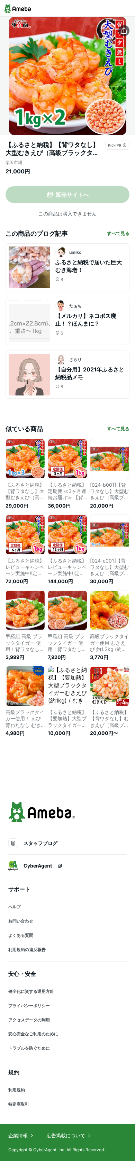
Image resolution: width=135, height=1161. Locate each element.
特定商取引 (18, 1104)
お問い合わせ (20, 921)
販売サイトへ (72, 194)
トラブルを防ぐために (29, 1048)
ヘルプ (14, 906)
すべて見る (118, 233)
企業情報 (18, 1135)
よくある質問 (20, 935)
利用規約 (16, 1089)
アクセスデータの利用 (29, 1019)
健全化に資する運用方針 (31, 991)
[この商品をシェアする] (123, 30)
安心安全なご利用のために (33, 1033)
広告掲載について (65, 1135)
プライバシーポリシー (29, 1005)
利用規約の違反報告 (27, 949)
